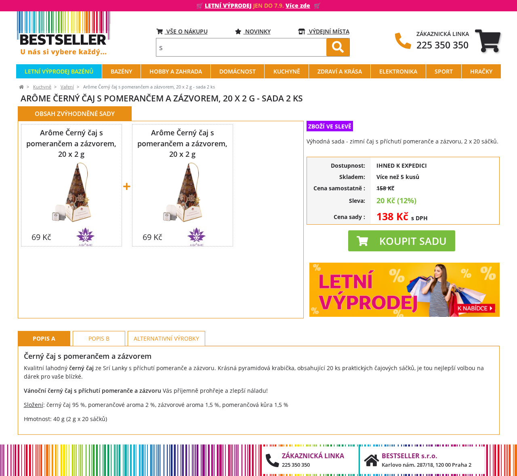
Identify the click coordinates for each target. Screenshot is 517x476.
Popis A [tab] (44, 338)
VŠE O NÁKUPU (186, 31)
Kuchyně (42, 87)
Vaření (67, 87)
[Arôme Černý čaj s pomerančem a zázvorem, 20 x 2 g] (71, 192)
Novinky (257, 31)
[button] (401, 240)
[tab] (488, 41)
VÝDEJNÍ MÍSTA (328, 31)
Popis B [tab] (98, 338)
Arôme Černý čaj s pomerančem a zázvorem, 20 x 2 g (71, 143)
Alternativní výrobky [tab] (166, 338)
